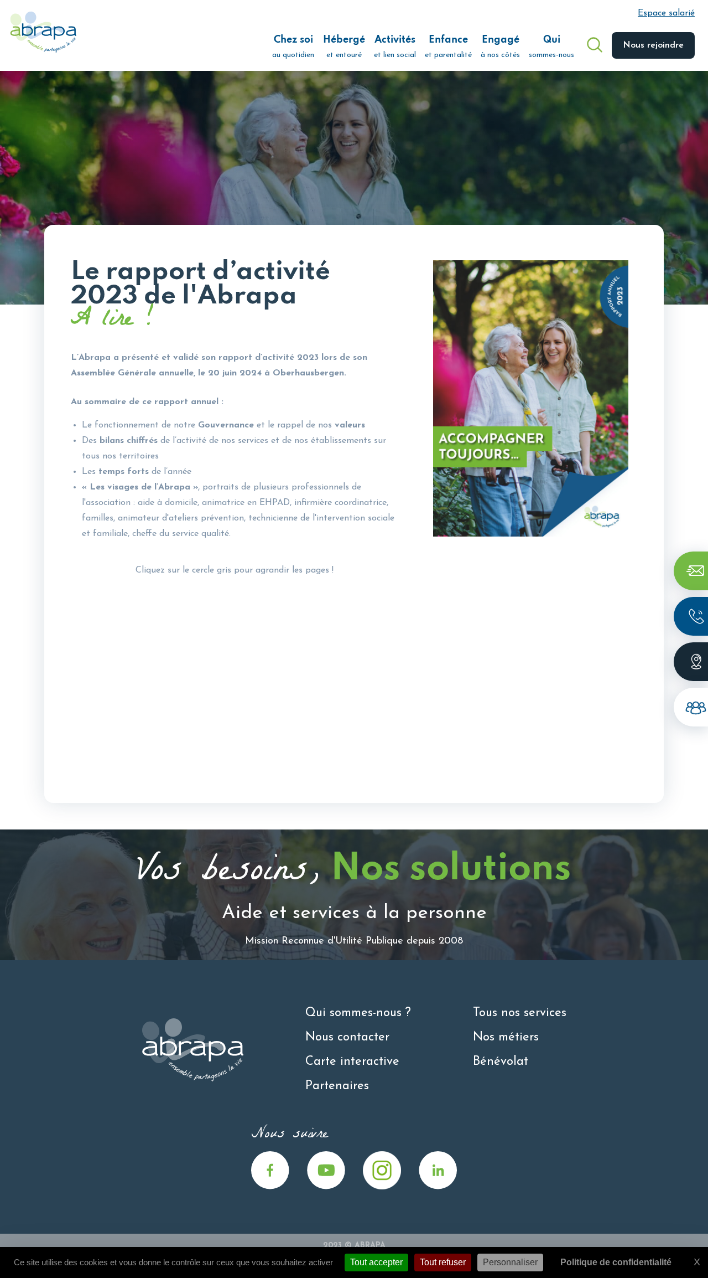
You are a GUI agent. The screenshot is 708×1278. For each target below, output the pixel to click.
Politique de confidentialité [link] (615, 1262)
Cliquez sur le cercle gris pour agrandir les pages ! (235, 570)
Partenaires (337, 1086)
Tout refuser (443, 1262)
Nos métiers (506, 1037)
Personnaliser (510, 1262)
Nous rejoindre (653, 45)
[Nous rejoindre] (691, 707)
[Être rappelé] (691, 616)
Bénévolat (500, 1061)
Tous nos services (519, 1013)
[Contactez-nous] (691, 571)
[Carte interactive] (691, 661)
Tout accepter (376, 1262)
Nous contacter (347, 1037)
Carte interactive (352, 1061)
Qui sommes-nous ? (358, 1013)
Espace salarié (666, 13)
